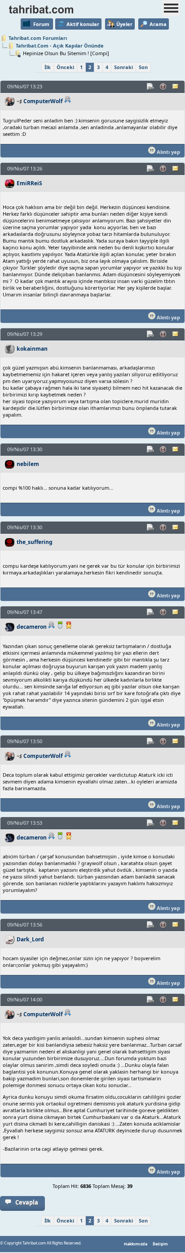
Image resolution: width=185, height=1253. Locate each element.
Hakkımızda (135, 1244)
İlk (47, 67)
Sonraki (123, 67)
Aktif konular (82, 24)
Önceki (65, 67)
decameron (32, 627)
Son (143, 67)
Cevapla (26, 1202)
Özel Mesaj (176, 86)
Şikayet (163, 86)
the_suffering (35, 542)
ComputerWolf (43, 101)
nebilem (28, 464)
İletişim (160, 1244)
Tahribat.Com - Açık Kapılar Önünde (60, 45)
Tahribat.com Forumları (38, 38)
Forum (41, 24)
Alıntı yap (167, 151)
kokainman (32, 348)
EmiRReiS (29, 183)
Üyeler (124, 24)
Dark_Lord (30, 939)
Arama (158, 24)
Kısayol (151, 86)
